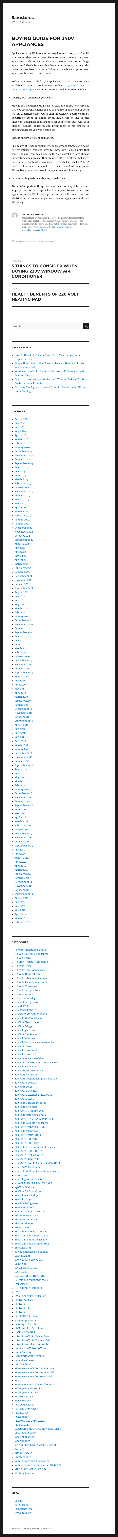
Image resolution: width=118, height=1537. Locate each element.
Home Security (23, 1352)
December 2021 (23, 576)
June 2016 (20, 809)
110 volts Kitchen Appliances (31, 978)
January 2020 (22, 656)
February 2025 (23, 483)
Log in (18, 1500)
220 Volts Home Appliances (30, 1114)
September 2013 (24, 893)
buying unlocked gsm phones (31, 1251)
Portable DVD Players (27, 1408)
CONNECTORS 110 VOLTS (29, 1259)
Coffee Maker (22, 1255)
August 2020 (22, 636)
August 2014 (21, 857)
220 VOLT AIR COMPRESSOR (31, 1014)
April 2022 (20, 559)
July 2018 (20, 728)
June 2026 (20, 427)
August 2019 (22, 676)
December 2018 (23, 708)
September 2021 (24, 588)
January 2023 (22, 523)
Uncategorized (23, 1457)
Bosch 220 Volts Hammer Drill (32, 1243)
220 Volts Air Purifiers (27, 1074)
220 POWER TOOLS (25, 1010)
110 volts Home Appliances (30, 970)
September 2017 (24, 765)
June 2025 (20, 475)
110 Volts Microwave (26, 986)
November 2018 (23, 712)
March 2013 (21, 918)
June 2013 (20, 906)
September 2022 (24, 539)
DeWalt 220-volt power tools (31, 1279)
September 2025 (24, 463)
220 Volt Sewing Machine (29, 1058)
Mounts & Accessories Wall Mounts (35, 1384)
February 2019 (23, 700)
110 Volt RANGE (23, 957)
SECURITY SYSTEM (25, 1432)
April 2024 (20, 507)
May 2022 (20, 555)
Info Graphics (22, 1364)
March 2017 (21, 781)
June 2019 (20, 684)
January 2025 (22, 487)
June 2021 (20, 600)
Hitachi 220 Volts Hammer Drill (32, 1340)
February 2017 (23, 785)
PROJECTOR (21, 1412)
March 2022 (21, 563)
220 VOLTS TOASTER (27, 1159)
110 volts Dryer (23, 965)
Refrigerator (21, 1416)
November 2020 (24, 624)
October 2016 (22, 801)
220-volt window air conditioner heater (37, 1171)
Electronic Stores (24, 1308)
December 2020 (23, 620)
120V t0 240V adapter (27, 998)
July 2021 (20, 596)
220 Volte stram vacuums (29, 1070)
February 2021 (23, 612)
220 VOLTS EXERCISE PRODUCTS (33, 1094)
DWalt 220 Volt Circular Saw (30, 1296)
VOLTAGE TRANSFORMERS (30, 1469)
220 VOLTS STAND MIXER (29, 1155)
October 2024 (22, 495)
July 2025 (20, 471)
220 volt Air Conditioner (28, 1018)
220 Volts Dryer (23, 1086)
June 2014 (20, 861)
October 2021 (22, 584)
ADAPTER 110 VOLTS (26, 1215)
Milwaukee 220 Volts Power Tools (34, 1376)
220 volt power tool (26, 1050)
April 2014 (20, 865)
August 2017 (21, 769)
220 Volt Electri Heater (27, 1022)
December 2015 (23, 833)
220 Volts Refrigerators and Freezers (35, 1147)
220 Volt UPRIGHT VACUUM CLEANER (36, 1062)
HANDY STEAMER (25, 1332)
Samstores (23, 17)
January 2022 (22, 571)
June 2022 (20, 551)
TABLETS (20, 1448)
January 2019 (22, 704)
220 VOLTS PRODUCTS (27, 1143)
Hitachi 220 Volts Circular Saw (32, 1336)
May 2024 (20, 503)
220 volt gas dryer (25, 1030)
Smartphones (22, 1440)
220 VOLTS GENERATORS (29, 1110)
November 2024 (24, 491)
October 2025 (22, 459)
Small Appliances (24, 1436)
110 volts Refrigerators (27, 990)
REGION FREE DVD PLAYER (30, 1420)
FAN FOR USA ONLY (26, 1316)
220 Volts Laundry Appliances (31, 1122)
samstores (20, 241)
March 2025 (21, 479)
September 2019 (24, 672)
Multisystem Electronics (28, 1388)
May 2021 (20, 604)
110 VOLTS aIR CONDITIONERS (32, 961)
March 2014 (21, 869)
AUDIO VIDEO (22, 1227)
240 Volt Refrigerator (27, 1203)
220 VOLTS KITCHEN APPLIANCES (34, 1118)
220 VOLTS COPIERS (26, 1082)
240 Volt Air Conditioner (28, 1191)
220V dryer (21, 1175)
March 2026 (21, 439)
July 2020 (20, 640)
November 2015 (23, 837)
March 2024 (21, 511)
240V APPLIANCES (49, 241)
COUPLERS (21, 1271)
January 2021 (22, 616)
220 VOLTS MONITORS (28, 1135)
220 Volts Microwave (26, 1131)
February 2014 (23, 873)
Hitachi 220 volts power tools (31, 1344)
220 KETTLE (22, 1006)
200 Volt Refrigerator (27, 1002)
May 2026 (20, 431)
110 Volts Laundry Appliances (31, 982)
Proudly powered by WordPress (38, 1528)
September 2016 (24, 805)
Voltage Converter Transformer (32, 1461)
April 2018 (20, 741)
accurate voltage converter (30, 1211)
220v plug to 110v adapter (29, 1179)
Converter (20, 1263)
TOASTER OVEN (24, 1452)
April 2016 (20, 817)
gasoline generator (25, 1320)
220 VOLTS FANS (24, 1098)
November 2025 (24, 455)
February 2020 (23, 652)
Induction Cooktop (25, 1360)
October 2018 (22, 716)
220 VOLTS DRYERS (26, 1090)
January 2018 (22, 749)
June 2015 (20, 853)
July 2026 (20, 423)
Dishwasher (21, 1283)
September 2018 (24, 720)
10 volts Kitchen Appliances (30, 949)
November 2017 (23, 757)
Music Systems (23, 1400)
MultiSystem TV (24, 1396)
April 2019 (20, 692)
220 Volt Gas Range (26, 1034)
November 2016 (24, 797)
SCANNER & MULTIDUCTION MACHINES (38, 1428)
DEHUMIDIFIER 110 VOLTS (30, 1275)
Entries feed (21, 1504)
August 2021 (21, 592)
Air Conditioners (24, 1223)
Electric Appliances (25, 1300)
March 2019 (21, 696)
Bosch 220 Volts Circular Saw (31, 1239)
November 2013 (23, 885)
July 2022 (20, 547)
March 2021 (21, 608)
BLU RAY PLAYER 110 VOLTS (30, 1231)
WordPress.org (23, 1512)
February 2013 (23, 922)
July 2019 (20, 680)
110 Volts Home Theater (28, 974)
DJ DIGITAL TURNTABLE (28, 1287)
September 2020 (24, 632)
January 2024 (22, 519)
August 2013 (21, 897)
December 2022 (23, 527)
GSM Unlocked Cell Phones (30, 1328)
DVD (17, 1291)
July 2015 (20, 849)
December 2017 (23, 753)
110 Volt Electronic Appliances (31, 953)
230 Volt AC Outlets (26, 1187)
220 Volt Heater (24, 1046)
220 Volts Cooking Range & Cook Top (36, 1078)
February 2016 (23, 825)
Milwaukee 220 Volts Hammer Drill (34, 1372)
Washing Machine (25, 1473)
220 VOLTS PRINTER (26, 1139)
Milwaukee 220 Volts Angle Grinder (35, 1368)
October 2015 (22, 841)
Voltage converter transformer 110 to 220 (38, 1465)
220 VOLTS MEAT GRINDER (30, 1126)
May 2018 (20, 737)
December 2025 (23, 451)
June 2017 (20, 773)
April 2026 (20, 435)
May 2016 (20, 813)
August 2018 (21, 724)
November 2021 (23, 580)
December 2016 (23, 793)
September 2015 (24, 845)
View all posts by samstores (34, 230)
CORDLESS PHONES (26, 1267)
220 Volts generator (26, 1106)
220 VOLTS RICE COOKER (29, 1151)
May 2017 (20, 777)
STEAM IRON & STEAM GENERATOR (35, 1444)
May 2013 (20, 910)
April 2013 (20, 914)
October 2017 (22, 761)
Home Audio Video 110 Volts (30, 1348)
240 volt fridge (23, 1199)
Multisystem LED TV (26, 1392)
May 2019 (20, 688)
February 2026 (23, 443)
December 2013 (23, 881)
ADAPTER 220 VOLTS (27, 1219)
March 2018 (21, 745)
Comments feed (24, 1508)
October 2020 (22, 628)
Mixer (18, 1380)
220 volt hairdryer (25, 1038)
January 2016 (22, 829)
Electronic (20, 1304)
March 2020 (21, 648)
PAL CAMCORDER (24, 1404)
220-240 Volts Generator (29, 1167)
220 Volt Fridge (23, 1026)
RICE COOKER (22, 1424)
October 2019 (22, 668)
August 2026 (22, 419)
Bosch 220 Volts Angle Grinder (32, 1235)
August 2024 (22, 499)
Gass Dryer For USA (26, 1324)
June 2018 (20, 732)
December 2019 (23, 660)
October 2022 (22, 535)
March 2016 (21, 821)
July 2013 (20, 902)
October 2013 (22, 889)
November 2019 (24, 664)
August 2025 (22, 467)
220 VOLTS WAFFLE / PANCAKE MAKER (37, 1163)
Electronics (21, 1312)
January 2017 (22, 789)
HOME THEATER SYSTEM (29, 1356)
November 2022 (24, 531)
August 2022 (22, 543)
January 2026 (22, 447)
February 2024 (23, 515)
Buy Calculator (23, 1247)
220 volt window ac (25, 1066)
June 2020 (20, 644)
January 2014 (22, 877)
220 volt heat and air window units (34, 1042)
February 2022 (23, 567)
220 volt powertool (25, 1054)
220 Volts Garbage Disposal (30, 1102)
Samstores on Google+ (62, 227)
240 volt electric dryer (27, 1195)
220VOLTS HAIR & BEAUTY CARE (33, 1183)
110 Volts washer (24, 994)
